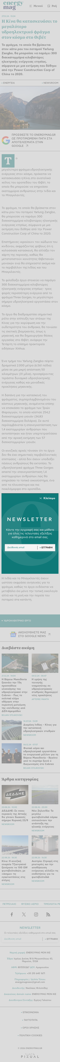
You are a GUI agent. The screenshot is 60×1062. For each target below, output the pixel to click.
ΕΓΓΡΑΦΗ (47, 547)
